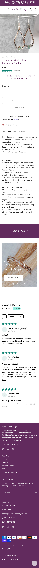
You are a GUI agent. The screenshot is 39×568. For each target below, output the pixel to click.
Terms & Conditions (9, 466)
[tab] (7, 131)
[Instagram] (8, 449)
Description (6, 131)
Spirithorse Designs (13, 559)
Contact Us (6, 462)
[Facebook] (3, 449)
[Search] (8, 10)
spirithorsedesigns (9, 57)
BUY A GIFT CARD (8, 522)
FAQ (3, 469)
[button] (7, 71)
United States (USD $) (9, 555)
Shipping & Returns (9, 472)
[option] (19, 265)
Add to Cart (19, 108)
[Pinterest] (13, 449)
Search (5, 459)
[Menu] (3, 9)
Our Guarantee (19, 131)
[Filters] (4, 316)
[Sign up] (36, 492)
